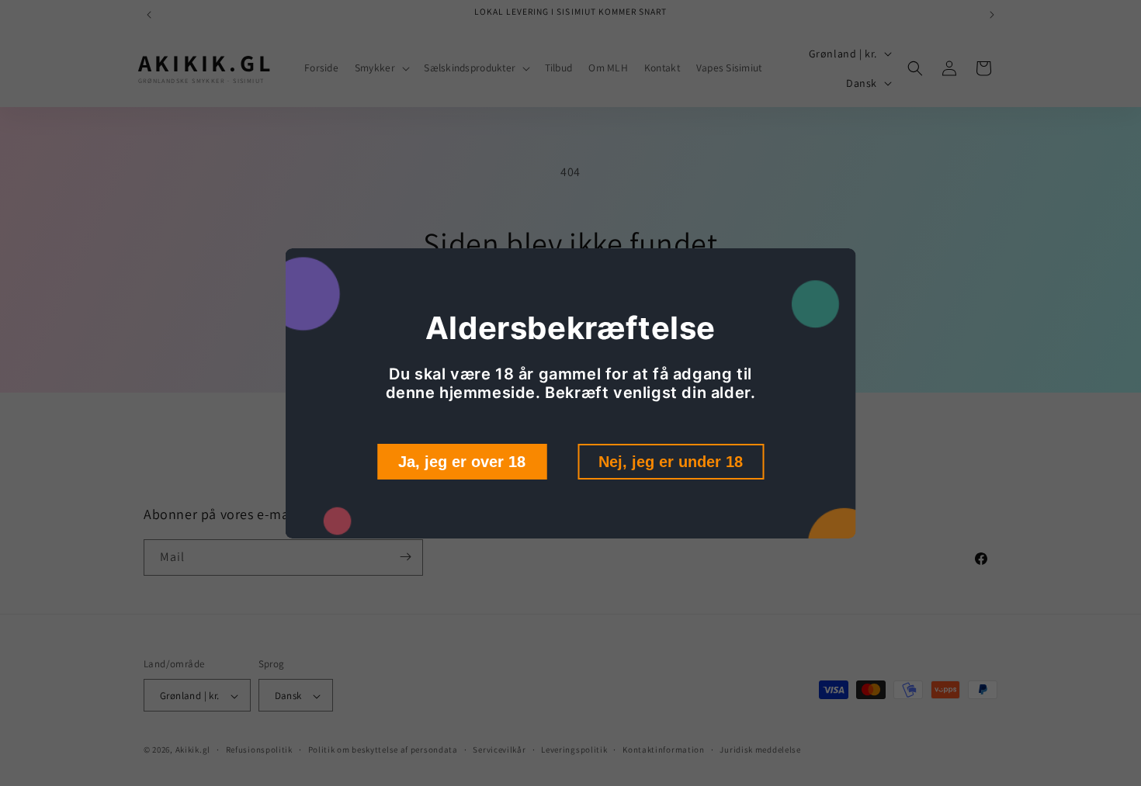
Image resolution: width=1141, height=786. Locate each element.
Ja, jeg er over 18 (461, 461)
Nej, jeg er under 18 (670, 461)
